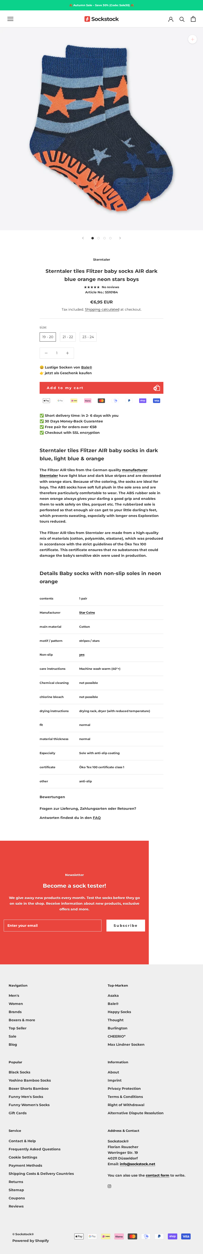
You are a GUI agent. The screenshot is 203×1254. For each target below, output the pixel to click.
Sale (12, 1036)
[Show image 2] (98, 238)
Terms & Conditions (125, 1096)
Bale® (86, 367)
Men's (14, 995)
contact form (157, 1175)
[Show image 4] (110, 238)
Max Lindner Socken (126, 1044)
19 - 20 (47, 337)
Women (16, 1003)
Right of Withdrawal (126, 1105)
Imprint (115, 1080)
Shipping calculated (102, 309)
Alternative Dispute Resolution (136, 1113)
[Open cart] (193, 19)
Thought (116, 1020)
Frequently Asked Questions (34, 1149)
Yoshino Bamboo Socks (30, 1080)
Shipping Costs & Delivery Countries (41, 1173)
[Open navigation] (10, 19)
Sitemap (16, 1190)
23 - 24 (88, 337)
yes (81, 654)
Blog (13, 1044)
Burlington (117, 1028)
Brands (15, 1012)
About (113, 1072)
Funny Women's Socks (29, 1105)
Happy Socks (119, 1012)
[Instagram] (109, 1186)
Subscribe (126, 925)
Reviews (16, 1206)
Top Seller (17, 1028)
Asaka (113, 995)
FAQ (97, 817)
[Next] (120, 238)
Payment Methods (25, 1165)
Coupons (17, 1198)
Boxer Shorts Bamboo (29, 1088)
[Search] (182, 19)
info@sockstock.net (137, 1164)
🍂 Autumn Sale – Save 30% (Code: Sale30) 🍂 (101, 5)
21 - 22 (68, 337)
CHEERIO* (117, 1036)
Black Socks (19, 1072)
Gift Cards (17, 1113)
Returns (16, 1182)
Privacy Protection (124, 1088)
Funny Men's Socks (26, 1096)
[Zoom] (192, 39)
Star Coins (87, 612)
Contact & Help (22, 1141)
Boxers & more (22, 1020)
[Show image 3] (104, 238)
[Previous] (83, 238)
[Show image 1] (92, 238)
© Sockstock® (23, 1234)
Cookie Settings (23, 1157)
